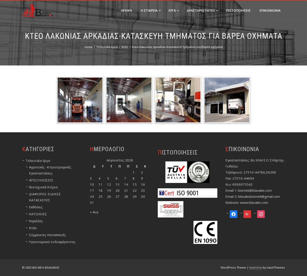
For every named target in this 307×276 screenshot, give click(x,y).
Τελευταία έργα (38, 160)
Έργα (172, 10)
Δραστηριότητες (201, 10)
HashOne (255, 267)
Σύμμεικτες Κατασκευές (47, 235)
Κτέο (33, 228)
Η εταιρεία (149, 10)
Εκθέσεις (36, 207)
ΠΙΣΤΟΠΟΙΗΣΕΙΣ (238, 10)
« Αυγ (94, 212)
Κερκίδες (36, 221)
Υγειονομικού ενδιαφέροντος (52, 241)
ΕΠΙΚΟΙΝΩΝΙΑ (270, 10)
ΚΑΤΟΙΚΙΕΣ (38, 214)
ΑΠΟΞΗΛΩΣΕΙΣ (41, 180)
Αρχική (126, 10)
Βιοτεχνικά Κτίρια (43, 187)
